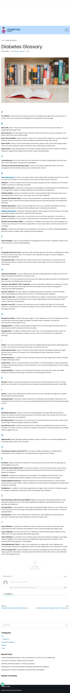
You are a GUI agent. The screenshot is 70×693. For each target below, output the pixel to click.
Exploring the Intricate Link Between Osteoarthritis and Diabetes (22, 670)
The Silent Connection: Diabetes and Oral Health (17, 661)
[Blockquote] (25, 588)
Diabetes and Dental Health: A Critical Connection (18, 664)
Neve (3, 690)
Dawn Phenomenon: (8, 177)
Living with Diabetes (7, 642)
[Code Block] (27, 588)
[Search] (66, 625)
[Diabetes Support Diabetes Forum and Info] (10, 30)
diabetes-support (19, 51)
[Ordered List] (20, 588)
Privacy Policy (5, 686)
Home (3, 40)
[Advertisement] (35, 13)
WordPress (18, 690)
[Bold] (11, 588)
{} (32, 587)
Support (4, 645)
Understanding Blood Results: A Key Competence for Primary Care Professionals (28, 658)
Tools (3, 648)
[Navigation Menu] (67, 30)
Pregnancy (5, 639)
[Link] (30, 588)
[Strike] (18, 588)
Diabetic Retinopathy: (8, 211)
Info (28, 51)
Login (65, 576)
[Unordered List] (23, 588)
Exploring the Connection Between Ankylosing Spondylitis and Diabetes (25, 667)
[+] (35, 587)
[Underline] (15, 588)
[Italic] (13, 588)
